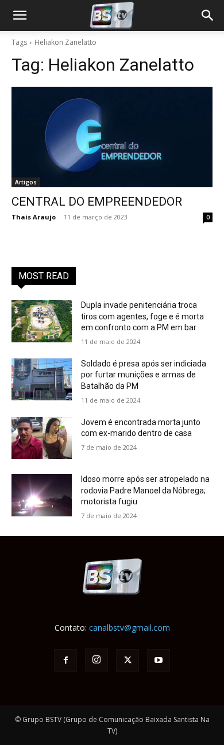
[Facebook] (65, 660)
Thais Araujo (33, 217)
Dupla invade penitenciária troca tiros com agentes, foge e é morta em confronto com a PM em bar (142, 316)
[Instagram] (96, 660)
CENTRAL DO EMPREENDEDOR (96, 202)
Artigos (26, 182)
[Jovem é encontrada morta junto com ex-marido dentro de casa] (41, 438)
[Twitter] (127, 660)
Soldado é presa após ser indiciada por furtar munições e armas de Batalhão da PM (143, 375)
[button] (208, 15)
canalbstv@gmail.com (129, 627)
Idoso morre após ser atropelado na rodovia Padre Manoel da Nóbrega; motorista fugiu (145, 490)
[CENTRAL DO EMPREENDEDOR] (112, 137)
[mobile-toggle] (19, 15)
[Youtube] (158, 660)
